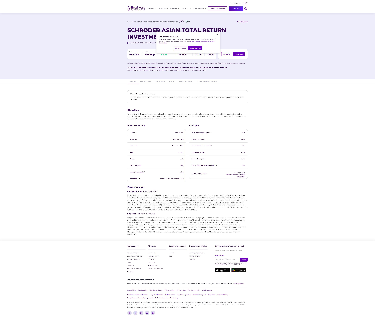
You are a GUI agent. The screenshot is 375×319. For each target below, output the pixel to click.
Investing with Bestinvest (196, 253)
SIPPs (129, 262)
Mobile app (130, 272)
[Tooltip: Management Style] (144, 171)
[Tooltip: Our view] (189, 21)
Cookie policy (142, 290)
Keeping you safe (193, 290)
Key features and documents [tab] (207, 81)
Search (130, 22)
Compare (226, 54)
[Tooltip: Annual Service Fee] (206, 173)
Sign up (236, 8)
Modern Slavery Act (199, 295)
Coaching (171, 253)
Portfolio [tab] (172, 81)
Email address (219, 255)
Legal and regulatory (184, 295)
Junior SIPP (130, 265)
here (220, 305)
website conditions (220, 264)
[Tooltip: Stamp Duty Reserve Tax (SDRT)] (216, 165)
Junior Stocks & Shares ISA (135, 256)
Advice (171, 256)
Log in (245, 3)
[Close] (217, 34)
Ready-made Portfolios (134, 268)
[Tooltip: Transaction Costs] (205, 139)
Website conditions (156, 290)
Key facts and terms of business (137, 295)
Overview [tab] (132, 81)
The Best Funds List (195, 256)
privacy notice (239, 284)
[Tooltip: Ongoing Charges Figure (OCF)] (210, 132)
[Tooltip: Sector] (135, 132)
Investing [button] (162, 8)
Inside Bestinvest (153, 265)
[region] (188, 42)
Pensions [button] (173, 8)
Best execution (170, 295)
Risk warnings (181, 290)
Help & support (235, 3)
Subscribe (192, 259)
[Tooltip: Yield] (134, 158)
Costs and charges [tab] (185, 81)
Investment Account (133, 259)
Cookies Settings (180, 48)
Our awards (151, 262)
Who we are (151, 253)
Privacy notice (169, 290)
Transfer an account (217, 8)
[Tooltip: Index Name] (139, 178)
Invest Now (238, 54)
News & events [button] (199, 8)
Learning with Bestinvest (155, 268)
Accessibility (131, 290)
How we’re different (153, 256)
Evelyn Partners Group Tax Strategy (166, 298)
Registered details (156, 295)
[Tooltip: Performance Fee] (211, 145)
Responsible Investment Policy (218, 295)
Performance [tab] (160, 81)
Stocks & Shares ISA (133, 253)
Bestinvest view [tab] (145, 81)
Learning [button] (185, 8)
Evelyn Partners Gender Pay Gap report (140, 298)
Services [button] (151, 8)
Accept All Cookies (195, 48)
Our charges (151, 259)
